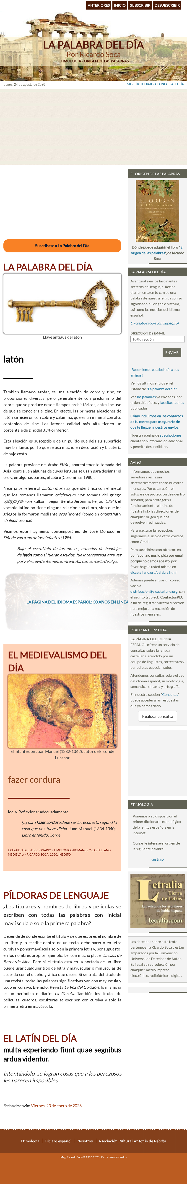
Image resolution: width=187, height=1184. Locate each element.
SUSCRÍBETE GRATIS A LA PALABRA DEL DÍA (155, 84)
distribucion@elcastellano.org (154, 591)
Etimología (30, 1141)
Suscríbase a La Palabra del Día (62, 245)
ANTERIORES (99, 5)
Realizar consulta (157, 716)
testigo (157, 859)
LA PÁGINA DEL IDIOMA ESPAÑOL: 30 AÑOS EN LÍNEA (77, 601)
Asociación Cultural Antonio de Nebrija (132, 1141)
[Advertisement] (93, 127)
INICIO (120, 5)
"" (162, 389)
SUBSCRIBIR (140, 5)
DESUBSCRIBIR (167, 5)
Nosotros (85, 1141)
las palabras (146, 397)
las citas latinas (172, 402)
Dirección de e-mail (147, 333)
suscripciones (170, 435)
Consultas (170, 694)
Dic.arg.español (58, 1141)
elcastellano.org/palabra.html (153, 572)
